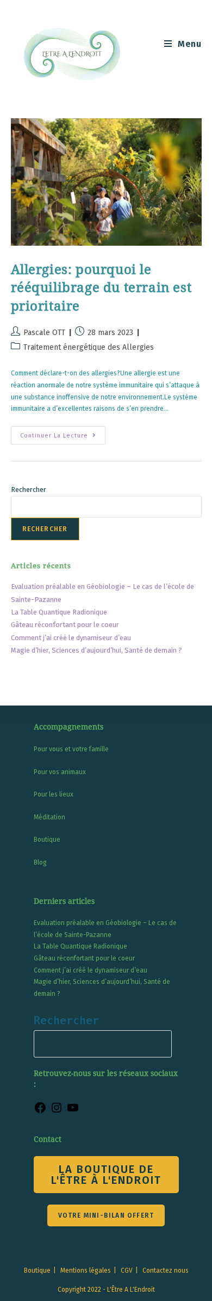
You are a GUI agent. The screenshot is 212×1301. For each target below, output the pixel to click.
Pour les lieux (53, 794)
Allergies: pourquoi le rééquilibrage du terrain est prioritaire (101, 288)
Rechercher (28, 489)
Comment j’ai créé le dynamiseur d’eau (71, 638)
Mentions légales (85, 1270)
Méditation (49, 817)
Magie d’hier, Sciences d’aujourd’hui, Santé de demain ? (96, 650)
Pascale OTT (44, 332)
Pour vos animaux (60, 772)
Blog (40, 862)
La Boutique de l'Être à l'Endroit (106, 1175)
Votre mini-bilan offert (106, 1215)
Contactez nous (165, 1270)
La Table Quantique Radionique (59, 612)
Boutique (47, 839)
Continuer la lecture (62, 437)
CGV (127, 1270)
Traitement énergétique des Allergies (88, 347)
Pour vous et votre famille (71, 749)
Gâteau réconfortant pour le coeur (65, 625)
